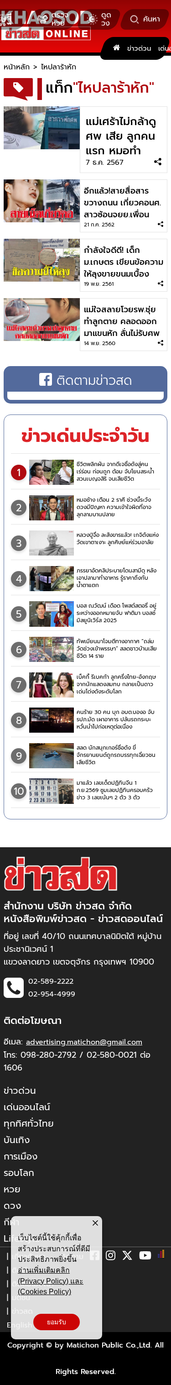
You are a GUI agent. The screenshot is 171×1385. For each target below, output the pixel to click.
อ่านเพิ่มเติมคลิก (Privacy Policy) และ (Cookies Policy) (50, 1281)
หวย (12, 1189)
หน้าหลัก (17, 67)
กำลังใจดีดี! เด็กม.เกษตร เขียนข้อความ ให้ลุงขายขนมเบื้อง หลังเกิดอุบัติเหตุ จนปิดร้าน (123, 274)
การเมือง (20, 1156)
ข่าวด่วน (139, 48)
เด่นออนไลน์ (27, 1107)
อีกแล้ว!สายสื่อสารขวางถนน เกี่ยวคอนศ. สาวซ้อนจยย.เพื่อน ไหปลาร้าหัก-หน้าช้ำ (122, 208)
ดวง (12, 1205)
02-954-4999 (51, 994)
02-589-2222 (50, 981)
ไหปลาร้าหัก (58, 67)
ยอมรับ (56, 1322)
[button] (13, 1376)
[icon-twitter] (127, 1257)
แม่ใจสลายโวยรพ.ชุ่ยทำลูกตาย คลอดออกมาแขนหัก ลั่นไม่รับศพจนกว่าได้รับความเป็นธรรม (122, 333)
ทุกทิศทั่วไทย (29, 1123)
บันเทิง (17, 1140)
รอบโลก (19, 1173)
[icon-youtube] (145, 1257)
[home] (116, 48)
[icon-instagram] (110, 1257)
